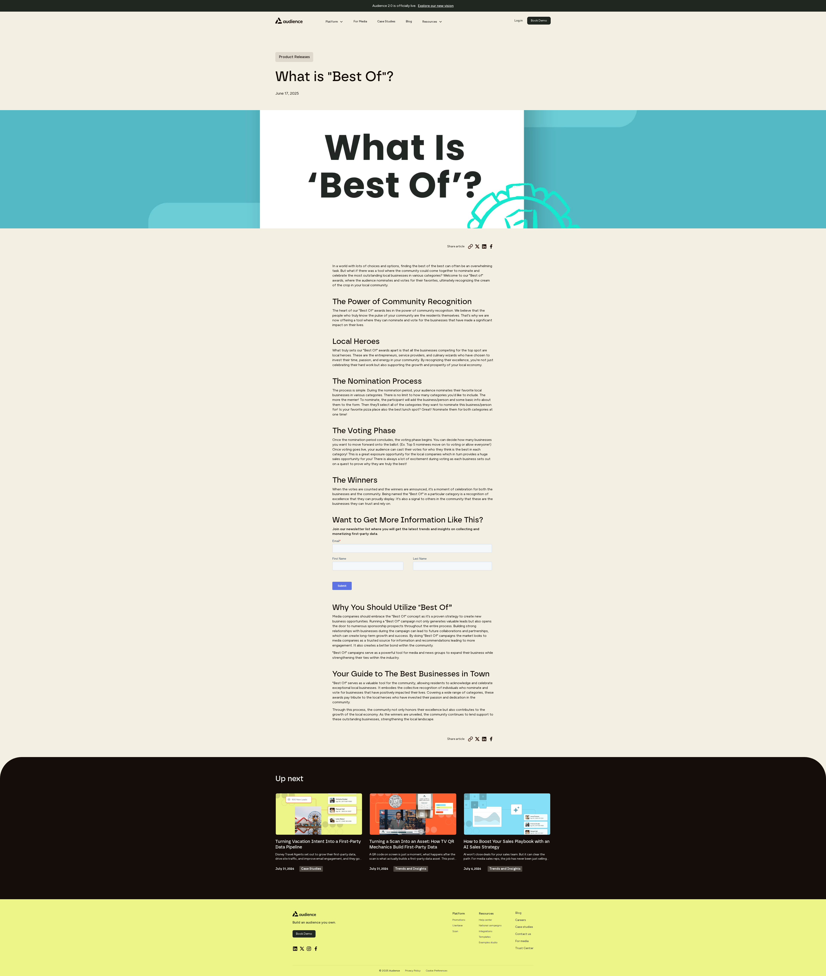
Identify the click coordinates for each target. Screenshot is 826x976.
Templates (484, 936)
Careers (520, 920)
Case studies (524, 927)
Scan (455, 931)
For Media (360, 21)
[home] (297, 21)
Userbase (457, 925)
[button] (334, 21)
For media (522, 941)
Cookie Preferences (436, 970)
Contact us (523, 934)
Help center (485, 919)
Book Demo (539, 20)
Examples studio (488, 942)
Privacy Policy (413, 970)
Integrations (485, 931)
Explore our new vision (436, 6)
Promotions (458, 919)
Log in (518, 20)
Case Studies (386, 21)
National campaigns (490, 925)
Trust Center (524, 948)
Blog (409, 21)
